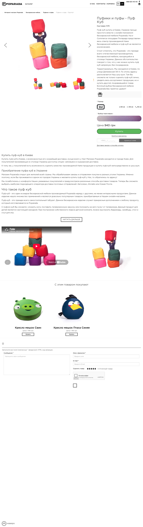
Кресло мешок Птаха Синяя (72, 327)
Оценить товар (78, 368)
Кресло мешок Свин (28, 327)
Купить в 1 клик (130, 140)
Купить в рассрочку (119, 136)
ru (118, 4)
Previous (5, 45)
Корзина (111, 4)
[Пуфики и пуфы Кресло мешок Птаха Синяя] (71, 306)
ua (122, 4)
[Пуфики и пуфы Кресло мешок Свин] (28, 306)
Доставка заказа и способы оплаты (110, 145)
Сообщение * (9, 353)
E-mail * (76, 361)
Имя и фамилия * (79, 353)
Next (89, 45)
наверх (11, 523)
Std (101, 107)
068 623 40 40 (131, 2)
